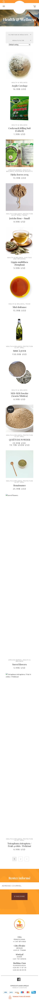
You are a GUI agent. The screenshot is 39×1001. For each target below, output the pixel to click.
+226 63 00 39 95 (19, 970)
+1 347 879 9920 (19, 941)
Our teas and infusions (22, 258)
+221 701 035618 (19, 959)
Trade (24, 215)
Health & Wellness (20, 82)
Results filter (18, 40)
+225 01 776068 (19, 950)
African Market (15, 170)
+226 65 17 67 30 (19, 968)
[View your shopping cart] (34, 6)
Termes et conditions (19, 988)
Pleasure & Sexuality (24, 171)
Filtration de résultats (18, 35)
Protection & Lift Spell (24, 347)
